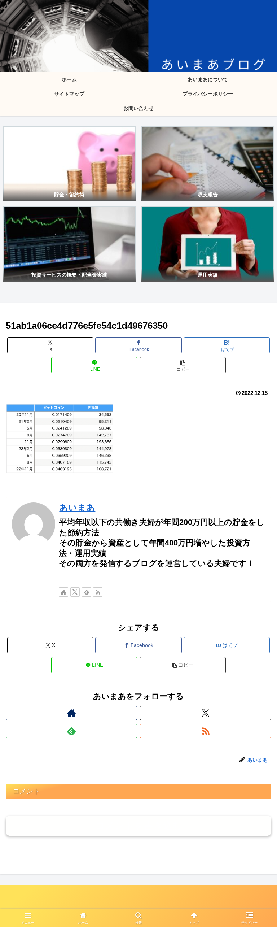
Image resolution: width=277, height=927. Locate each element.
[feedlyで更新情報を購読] (86, 592)
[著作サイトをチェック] (63, 592)
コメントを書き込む (138, 825)
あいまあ (77, 507)
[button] (183, 365)
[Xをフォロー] (75, 592)
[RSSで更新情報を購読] (97, 592)
